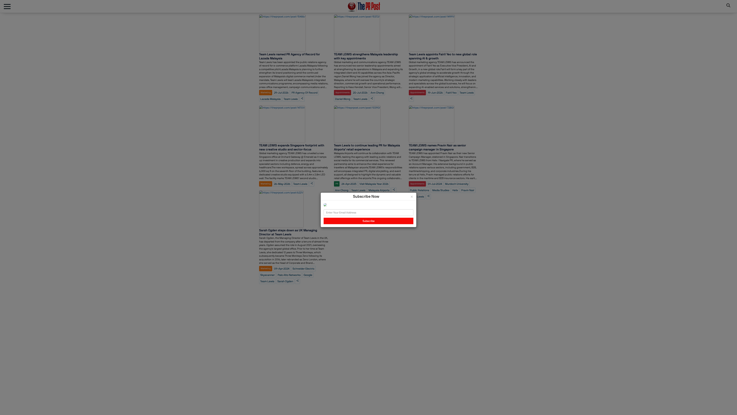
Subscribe (369, 220)
